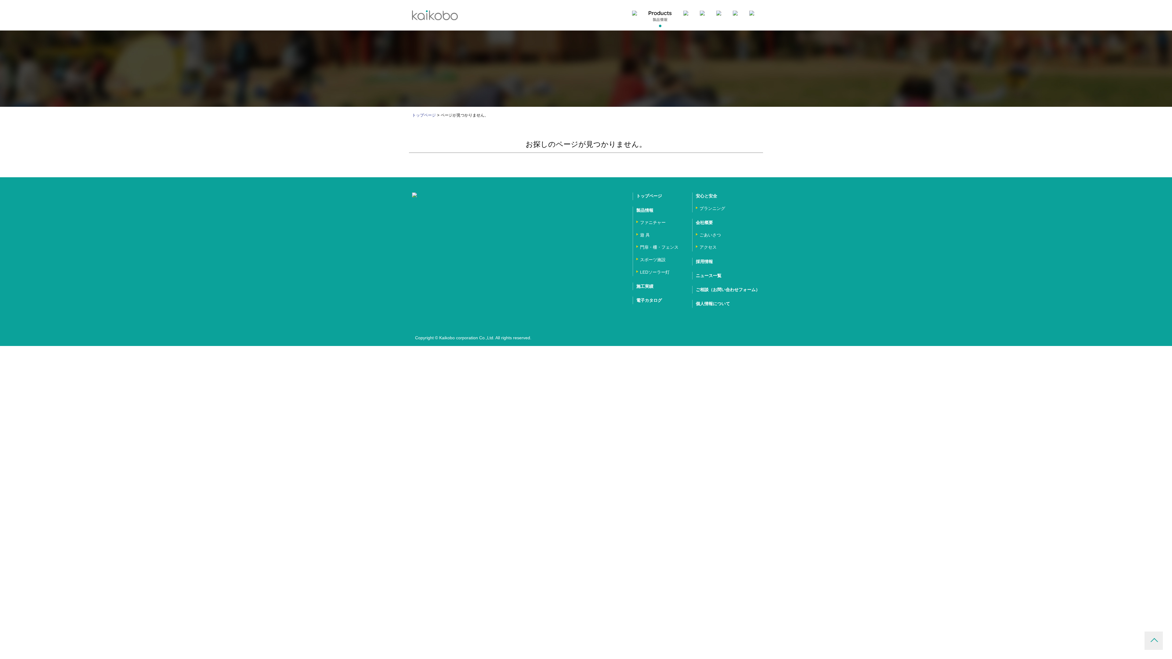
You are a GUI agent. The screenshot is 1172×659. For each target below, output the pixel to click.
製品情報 (644, 210)
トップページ (424, 115)
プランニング (712, 208)
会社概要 (704, 222)
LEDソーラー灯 (655, 272)
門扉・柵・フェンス (659, 247)
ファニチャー (653, 222)
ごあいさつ (710, 234)
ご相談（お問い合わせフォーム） (728, 289)
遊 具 (645, 234)
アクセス (708, 247)
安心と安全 (706, 195)
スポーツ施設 (653, 259)
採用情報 (704, 261)
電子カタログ (649, 300)
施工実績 (644, 286)
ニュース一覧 (709, 275)
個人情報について (713, 303)
